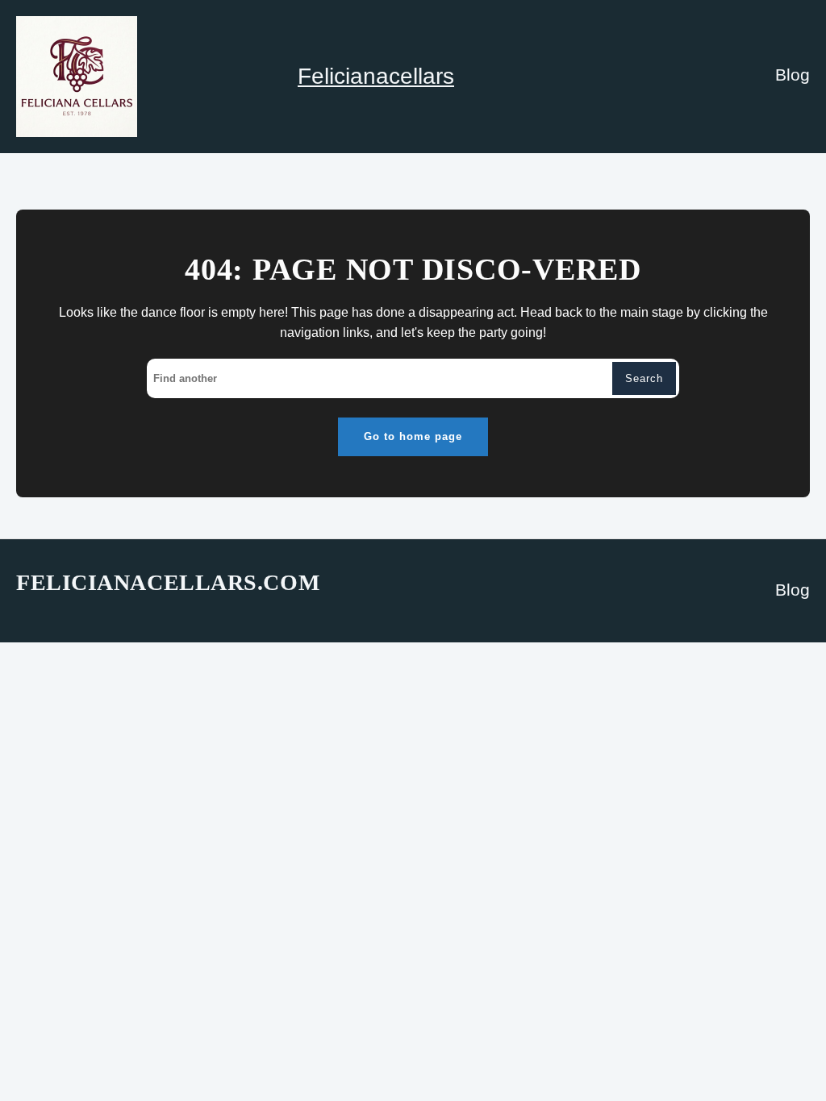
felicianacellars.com (167, 582)
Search (644, 378)
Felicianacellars (376, 76)
